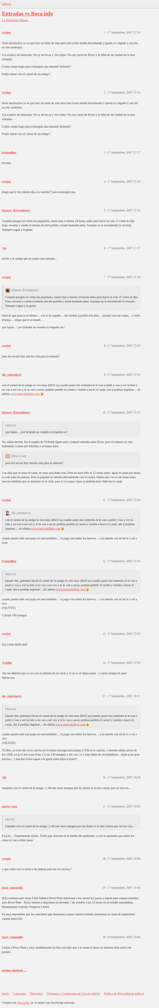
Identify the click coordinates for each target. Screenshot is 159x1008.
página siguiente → (14, 970)
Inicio (5, 993)
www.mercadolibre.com (25, 393)
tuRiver (6, 4)
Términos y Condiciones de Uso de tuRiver (73, 993)
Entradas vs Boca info (27, 13)
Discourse (23, 1002)
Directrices (36, 993)
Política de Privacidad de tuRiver (124, 993)
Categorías (19, 993)
